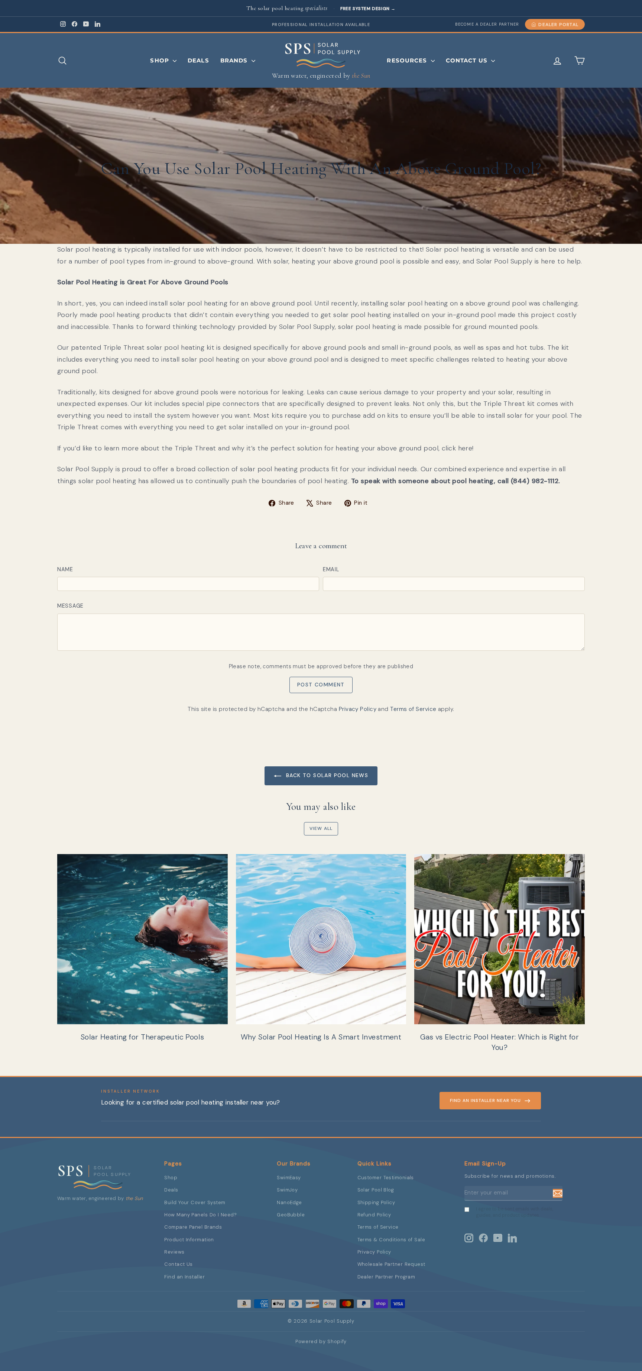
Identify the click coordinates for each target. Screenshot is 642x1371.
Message (70, 605)
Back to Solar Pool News (326, 775)
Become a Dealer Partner (487, 24)
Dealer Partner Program (386, 1277)
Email (331, 569)
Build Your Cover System (194, 1202)
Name (65, 569)
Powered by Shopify (321, 1341)
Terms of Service (413, 709)
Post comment (321, 684)
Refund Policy (374, 1215)
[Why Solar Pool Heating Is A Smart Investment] (321, 939)
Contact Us (467, 60)
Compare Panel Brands (193, 1227)
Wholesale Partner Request (391, 1264)
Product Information (189, 1239)
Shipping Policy (376, 1202)
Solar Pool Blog (375, 1190)
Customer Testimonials (385, 1177)
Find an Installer (184, 1277)
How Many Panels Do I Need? (200, 1215)
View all (321, 828)
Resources (408, 60)
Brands (235, 60)
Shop (160, 60)
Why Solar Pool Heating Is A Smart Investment (321, 1037)
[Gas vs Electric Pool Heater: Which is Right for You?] (499, 939)
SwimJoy (287, 1190)
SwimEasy (289, 1177)
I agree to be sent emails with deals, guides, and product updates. (514, 1212)
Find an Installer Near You (485, 1100)
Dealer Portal (558, 25)
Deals (198, 60)
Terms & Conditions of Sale (391, 1239)
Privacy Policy (357, 709)
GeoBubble (291, 1215)
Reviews (174, 1252)
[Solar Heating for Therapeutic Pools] (142, 939)
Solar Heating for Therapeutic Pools (142, 1037)
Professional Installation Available (321, 24)
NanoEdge (289, 1202)
